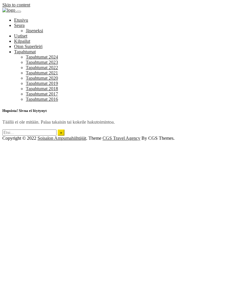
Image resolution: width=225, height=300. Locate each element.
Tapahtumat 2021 (42, 72)
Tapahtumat (25, 51)
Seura (19, 25)
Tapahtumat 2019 (42, 83)
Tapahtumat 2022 (42, 67)
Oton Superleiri (28, 46)
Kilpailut (22, 41)
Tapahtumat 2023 (42, 62)
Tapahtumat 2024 (42, 56)
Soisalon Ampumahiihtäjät (62, 138)
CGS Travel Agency (121, 138)
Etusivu (21, 20)
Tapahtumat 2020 (42, 78)
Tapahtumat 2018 (42, 88)
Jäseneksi (34, 30)
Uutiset (20, 35)
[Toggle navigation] (18, 12)
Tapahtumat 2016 (42, 99)
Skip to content (16, 4)
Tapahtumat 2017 (42, 93)
